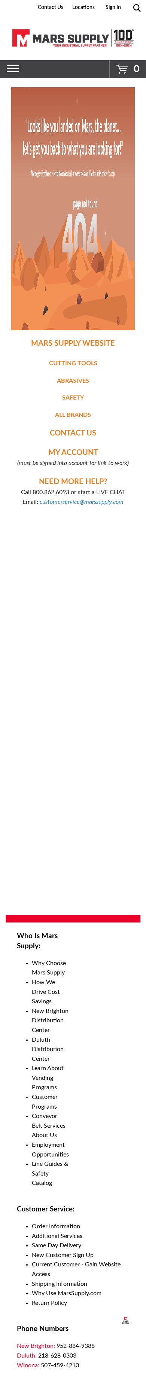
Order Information (56, 1226)
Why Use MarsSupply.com (66, 1293)
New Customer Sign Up (63, 1255)
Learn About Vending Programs (48, 1077)
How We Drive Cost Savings (46, 991)
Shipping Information (59, 1284)
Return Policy (49, 1303)
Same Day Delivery (56, 1245)
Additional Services (57, 1236)
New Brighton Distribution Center (50, 1020)
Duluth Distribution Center (48, 1049)
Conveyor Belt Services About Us (49, 1125)
